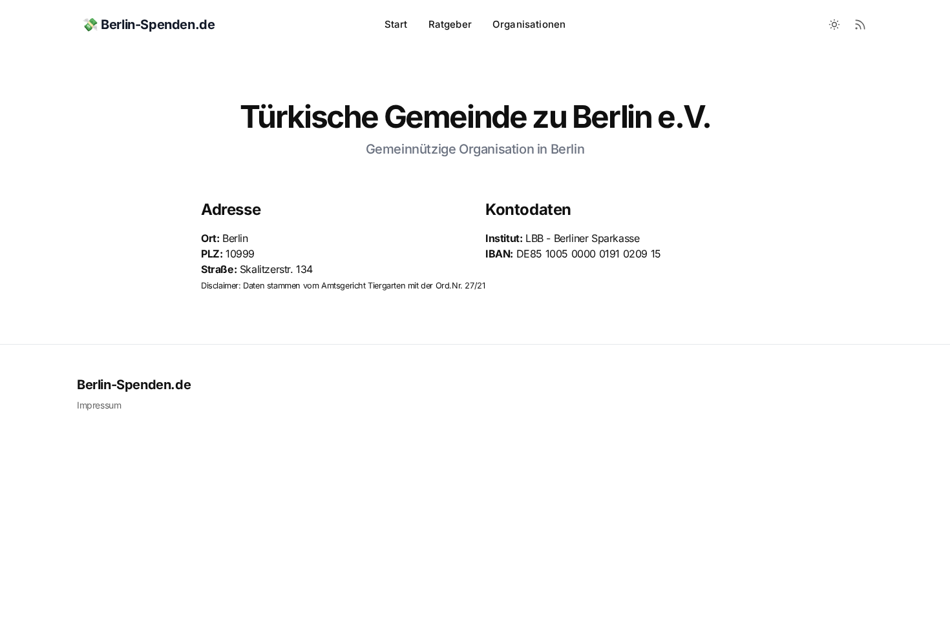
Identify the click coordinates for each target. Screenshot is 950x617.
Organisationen (528, 24)
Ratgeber (450, 24)
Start (396, 24)
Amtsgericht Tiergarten (363, 285)
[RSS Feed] (860, 24)
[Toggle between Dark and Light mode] (834, 24)
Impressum (99, 405)
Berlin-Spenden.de (134, 384)
